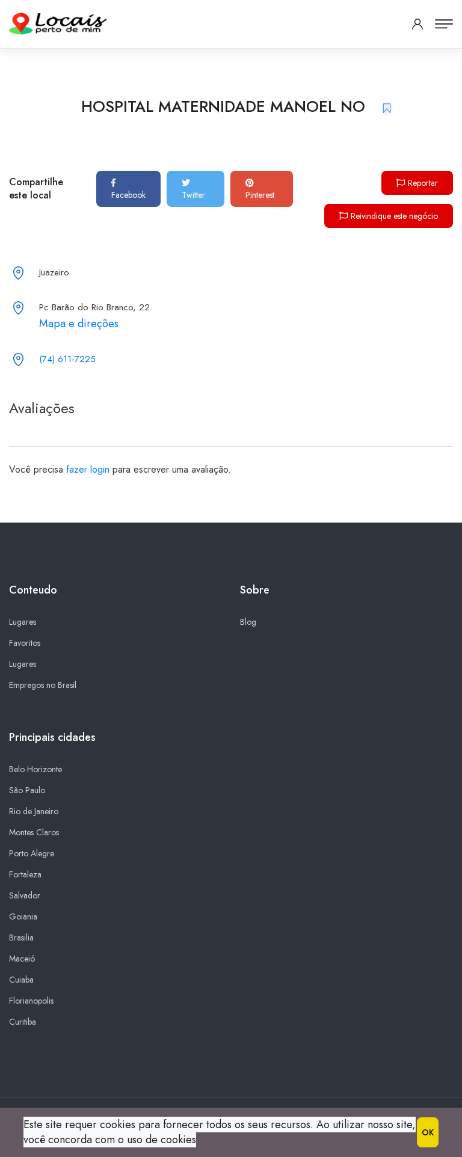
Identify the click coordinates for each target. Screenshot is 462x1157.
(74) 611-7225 (67, 359)
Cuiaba (21, 980)
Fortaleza (25, 874)
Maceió (22, 959)
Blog (248, 622)
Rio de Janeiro (33, 811)
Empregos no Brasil (42, 685)
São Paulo (27, 790)
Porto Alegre (31, 853)
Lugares (22, 622)
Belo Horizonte (35, 769)
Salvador (24, 895)
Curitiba (22, 1022)
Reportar (423, 183)
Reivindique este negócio (394, 216)
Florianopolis (31, 1001)
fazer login (87, 469)
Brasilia (21, 937)
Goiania (23, 916)
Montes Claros (34, 832)
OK (428, 1132)
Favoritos (24, 643)
